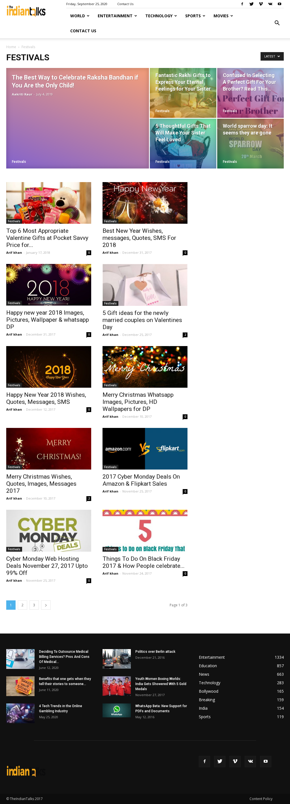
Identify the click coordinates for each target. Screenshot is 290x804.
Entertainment (115, 15)
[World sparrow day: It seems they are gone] (250, 144)
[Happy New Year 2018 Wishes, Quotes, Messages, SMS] (48, 367)
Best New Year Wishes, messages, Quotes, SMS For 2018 (139, 237)
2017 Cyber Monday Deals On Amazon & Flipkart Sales (141, 480)
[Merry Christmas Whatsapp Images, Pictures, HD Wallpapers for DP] (145, 367)
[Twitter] (251, 4)
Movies (221, 15)
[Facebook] (242, 4)
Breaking (207, 699)
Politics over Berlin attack (155, 652)
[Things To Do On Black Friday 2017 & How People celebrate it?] (145, 531)
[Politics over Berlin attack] (117, 659)
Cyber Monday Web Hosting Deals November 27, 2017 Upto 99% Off (47, 565)
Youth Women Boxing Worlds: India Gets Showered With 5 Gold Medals (160, 684)
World (77, 15)
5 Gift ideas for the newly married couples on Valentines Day (142, 320)
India (203, 708)
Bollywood (208, 691)
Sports (193, 15)
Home (11, 46)
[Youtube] (279, 4)
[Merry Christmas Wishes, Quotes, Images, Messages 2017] (48, 449)
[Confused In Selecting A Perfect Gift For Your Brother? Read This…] (250, 93)
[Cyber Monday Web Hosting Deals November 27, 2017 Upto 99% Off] (48, 531)
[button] (277, 23)
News (204, 674)
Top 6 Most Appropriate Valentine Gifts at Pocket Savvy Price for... (47, 237)
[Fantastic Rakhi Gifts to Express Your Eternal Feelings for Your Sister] (183, 93)
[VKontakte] (270, 4)
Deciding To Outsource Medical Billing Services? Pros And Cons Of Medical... (64, 657)
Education (208, 665)
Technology (158, 15)
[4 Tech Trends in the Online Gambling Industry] (20, 713)
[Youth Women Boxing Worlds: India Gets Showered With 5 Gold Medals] (117, 686)
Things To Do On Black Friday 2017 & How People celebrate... (144, 562)
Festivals (19, 162)
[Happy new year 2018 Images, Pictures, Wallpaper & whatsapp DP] (48, 285)
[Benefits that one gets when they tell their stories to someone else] (20, 686)
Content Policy (261, 798)
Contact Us (125, 4)
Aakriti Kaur (22, 94)
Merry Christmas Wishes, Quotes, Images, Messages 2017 (41, 483)
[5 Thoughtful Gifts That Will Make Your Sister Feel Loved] (183, 144)
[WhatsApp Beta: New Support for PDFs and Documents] (117, 710)
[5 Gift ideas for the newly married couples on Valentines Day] (145, 285)
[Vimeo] (261, 4)
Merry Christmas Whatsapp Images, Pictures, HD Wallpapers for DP (138, 401)
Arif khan (14, 252)
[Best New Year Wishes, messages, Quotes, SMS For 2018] (145, 203)
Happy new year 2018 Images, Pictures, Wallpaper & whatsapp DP (47, 319)
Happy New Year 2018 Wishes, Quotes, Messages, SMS (46, 398)
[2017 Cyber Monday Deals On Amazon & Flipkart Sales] (145, 449)
